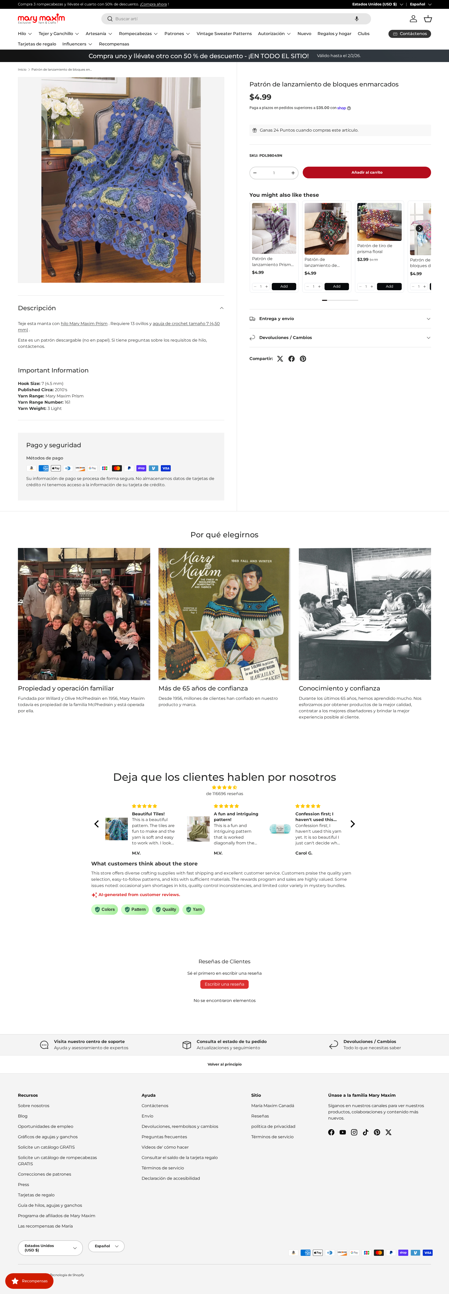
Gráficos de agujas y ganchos (48, 1136)
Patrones (174, 33)
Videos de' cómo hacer (165, 1147)
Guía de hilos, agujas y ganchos (50, 1205)
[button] (356, 18)
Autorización (271, 33)
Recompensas (114, 44)
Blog (23, 1116)
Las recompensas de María (45, 1226)
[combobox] (236, 18)
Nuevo (304, 33)
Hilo (22, 33)
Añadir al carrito (367, 172)
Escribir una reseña (224, 984)
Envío (147, 1116)
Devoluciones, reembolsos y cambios (180, 1126)
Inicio (22, 69)
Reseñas (260, 1116)
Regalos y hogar (335, 33)
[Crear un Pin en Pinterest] (303, 358)
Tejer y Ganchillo (56, 33)
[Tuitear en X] (280, 358)
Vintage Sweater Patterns (224, 33)
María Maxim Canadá (272, 1105)
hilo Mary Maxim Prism (84, 323)
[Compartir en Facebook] (291, 358)
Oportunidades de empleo (45, 1126)
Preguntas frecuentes (164, 1136)
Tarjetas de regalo (37, 44)
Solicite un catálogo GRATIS (46, 1147)
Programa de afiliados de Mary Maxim (56, 1215)
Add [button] (284, 286)
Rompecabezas (135, 33)
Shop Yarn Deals (121, 4)
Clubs (363, 33)
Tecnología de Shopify (67, 1275)
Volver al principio (225, 1064)
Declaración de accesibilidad (171, 1178)
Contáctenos (155, 1105)
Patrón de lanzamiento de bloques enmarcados (62, 69)
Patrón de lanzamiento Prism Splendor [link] (271, 262)
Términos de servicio (163, 1168)
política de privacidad (273, 1126)
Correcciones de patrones (44, 1174)
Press (23, 1184)
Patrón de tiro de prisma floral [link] (374, 248)
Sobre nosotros (33, 1105)
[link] (274, 228)
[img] (224, 787)
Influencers (74, 44)
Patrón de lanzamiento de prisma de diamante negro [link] (326, 262)
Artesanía (96, 33)
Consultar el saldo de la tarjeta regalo (180, 1157)
